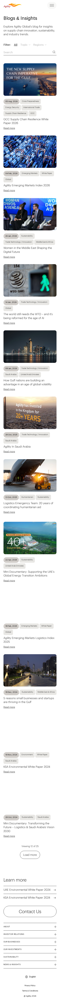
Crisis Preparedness (30, 101)
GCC (32, 113)
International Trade (31, 107)
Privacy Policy (30, 985)
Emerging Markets (29, 173)
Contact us (30, 911)
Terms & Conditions (30, 991)
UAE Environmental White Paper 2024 (26, 889)
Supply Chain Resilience (15, 113)
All (15, 45)
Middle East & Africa (44, 242)
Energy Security (12, 107)
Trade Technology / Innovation (18, 242)
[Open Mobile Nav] (52, 5)
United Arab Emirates (30, 374)
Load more (30, 854)
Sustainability (27, 236)
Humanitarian (27, 497)
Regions (38, 45)
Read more (9, 128)
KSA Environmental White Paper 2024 (26, 897)
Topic (24, 45)
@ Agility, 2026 (30, 996)
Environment (27, 754)
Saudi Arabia (10, 374)
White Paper (47, 173)
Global (8, 179)
